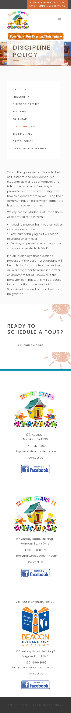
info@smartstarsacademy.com (35, 451)
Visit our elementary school (35, 602)
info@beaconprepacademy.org (35, 667)
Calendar (20, 119)
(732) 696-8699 (35, 662)
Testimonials (23, 133)
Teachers (20, 111)
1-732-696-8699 (35, 550)
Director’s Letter (26, 104)
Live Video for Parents (30, 148)
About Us (20, 89)
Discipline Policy (25, 126)
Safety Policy (23, 141)
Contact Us (35, 458)
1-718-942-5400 (35, 446)
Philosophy (21, 96)
